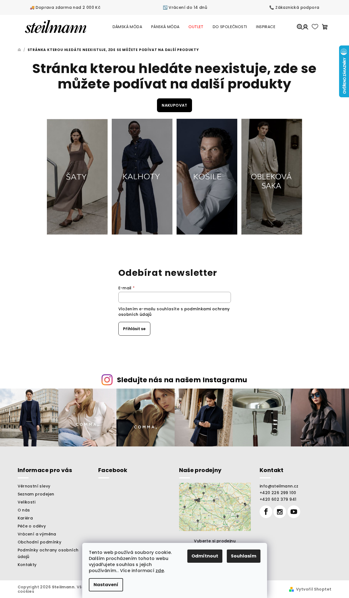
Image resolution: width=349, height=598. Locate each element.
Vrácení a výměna (37, 534)
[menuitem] (127, 26)
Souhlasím (243, 556)
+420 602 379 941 (278, 499)
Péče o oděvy (32, 526)
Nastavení (106, 584)
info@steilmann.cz (279, 486)
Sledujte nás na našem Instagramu (182, 380)
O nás (24, 510)
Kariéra (25, 518)
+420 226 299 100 (278, 492)
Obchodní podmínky (40, 542)
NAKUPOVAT (174, 105)
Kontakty (27, 564)
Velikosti (27, 502)
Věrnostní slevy (34, 486)
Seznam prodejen (36, 494)
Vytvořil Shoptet (313, 589)
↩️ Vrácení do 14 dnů (185, 7)
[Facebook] (266, 511)
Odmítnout (204, 556)
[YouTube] (293, 511)
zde (160, 570)
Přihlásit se (134, 329)
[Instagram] (279, 511)
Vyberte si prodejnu (215, 541)
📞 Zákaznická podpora (294, 7)
